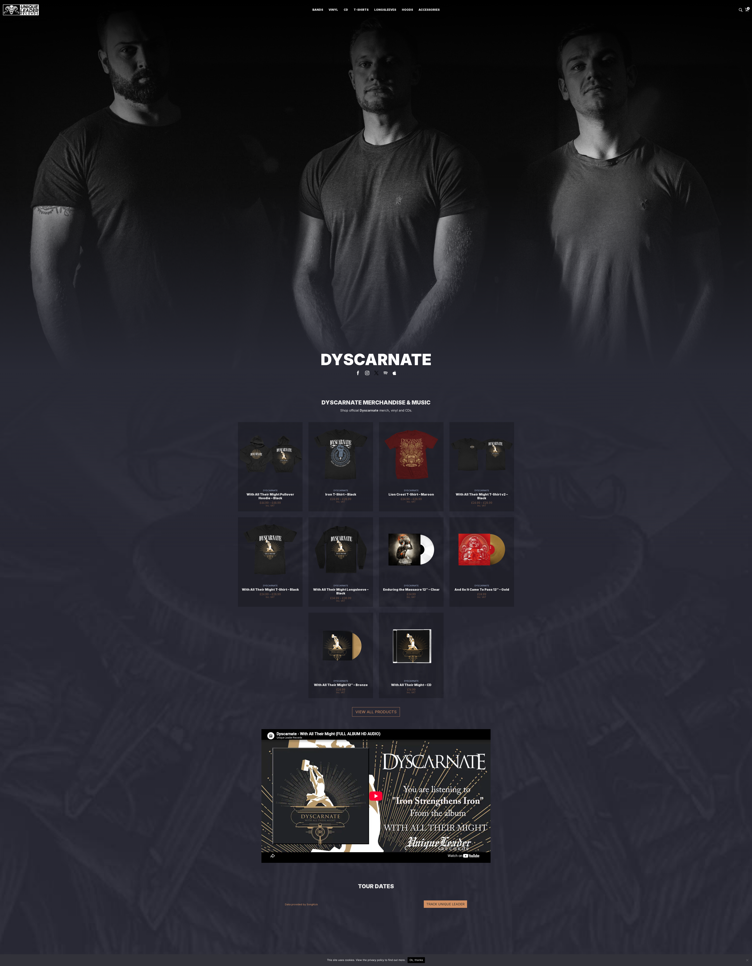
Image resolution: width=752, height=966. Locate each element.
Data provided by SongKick (301, 904)
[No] (747, 960)
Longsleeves (385, 9)
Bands (317, 9)
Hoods (407, 9)
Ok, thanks (416, 959)
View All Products (376, 712)
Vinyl (333, 9)
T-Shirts (361, 9)
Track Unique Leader (445, 904)
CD (346, 9)
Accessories (429, 9)
